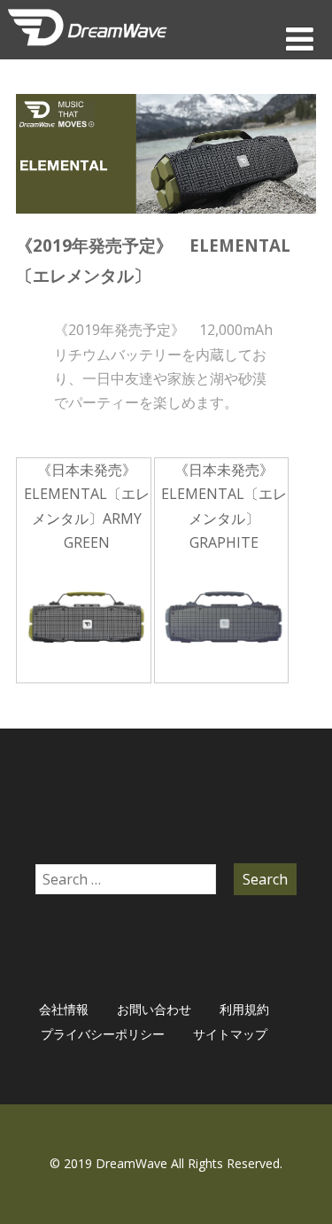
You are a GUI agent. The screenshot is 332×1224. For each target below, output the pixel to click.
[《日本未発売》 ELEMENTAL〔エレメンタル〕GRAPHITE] (225, 618)
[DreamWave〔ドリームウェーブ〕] (87, 49)
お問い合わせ (154, 1009)
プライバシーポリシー (103, 1033)
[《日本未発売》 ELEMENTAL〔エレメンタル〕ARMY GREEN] (87, 618)
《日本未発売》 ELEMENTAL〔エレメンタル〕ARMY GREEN (87, 506)
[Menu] (299, 38)
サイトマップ (230, 1033)
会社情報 (64, 1009)
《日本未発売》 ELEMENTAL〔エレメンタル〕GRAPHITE (224, 506)
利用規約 (244, 1009)
